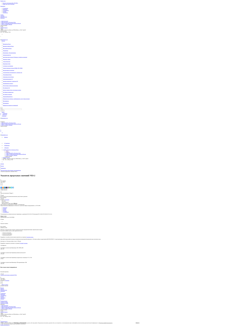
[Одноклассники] (3, 187)
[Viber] (8, 187)
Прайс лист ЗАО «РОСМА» (9, 4)
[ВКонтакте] (1, 187)
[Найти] (3, 110)
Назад (7, 150)
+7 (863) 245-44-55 (4, 21)
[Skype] (11, 187)
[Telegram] (13, 187)
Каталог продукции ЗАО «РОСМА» (10, 3)
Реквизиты (5, 9)
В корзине (7, 199)
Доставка (5, 210)
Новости (2, 289)
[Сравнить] (1, 185)
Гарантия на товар (4, 303)
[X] (6, 187)
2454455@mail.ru (3, 27)
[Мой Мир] (4, 187)
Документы (5, 12)
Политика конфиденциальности (105, 322)
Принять (137, 322)
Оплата (4, 209)
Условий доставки (23, 243)
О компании (5, 8)
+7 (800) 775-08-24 (10, 23)
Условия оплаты (3, 301)
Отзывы (4, 11)
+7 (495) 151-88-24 (6, 24)
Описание (5, 207)
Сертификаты (6, 10)
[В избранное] (1, 183)
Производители (3, 290)
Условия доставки (4, 302)
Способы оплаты (29, 237)
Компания (2, 291)
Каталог (2, 287)
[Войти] (1, 128)
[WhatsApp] (9, 187)
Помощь (2, 298)
